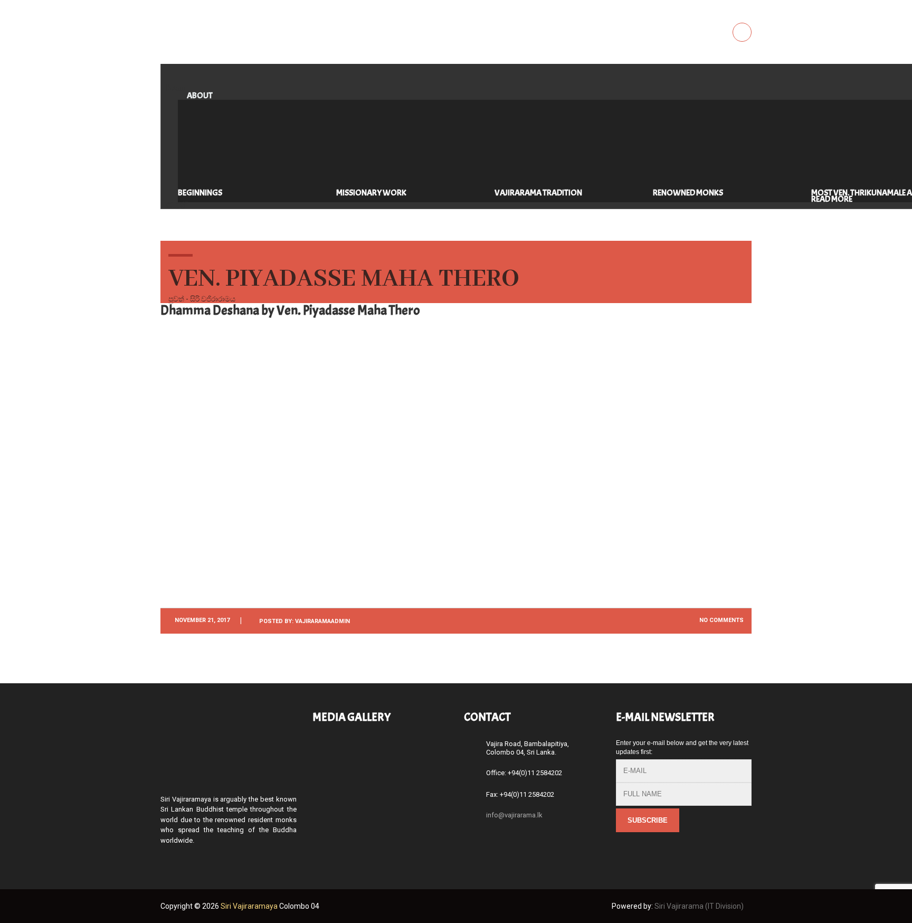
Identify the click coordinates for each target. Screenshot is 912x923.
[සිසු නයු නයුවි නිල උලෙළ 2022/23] (380, 754)
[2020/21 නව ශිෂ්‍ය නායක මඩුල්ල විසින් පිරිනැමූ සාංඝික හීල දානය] (380, 802)
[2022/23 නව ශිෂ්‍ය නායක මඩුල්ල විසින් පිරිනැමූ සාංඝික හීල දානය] (428, 754)
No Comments (721, 620)
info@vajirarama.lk (514, 815)
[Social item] (165, 858)
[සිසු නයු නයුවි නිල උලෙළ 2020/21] (332, 802)
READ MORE (831, 199)
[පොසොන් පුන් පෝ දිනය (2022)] (332, 754)
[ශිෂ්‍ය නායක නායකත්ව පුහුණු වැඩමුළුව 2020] (428, 802)
